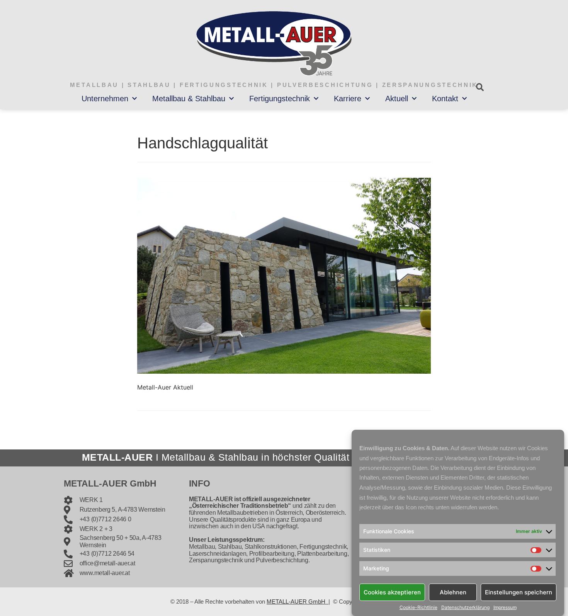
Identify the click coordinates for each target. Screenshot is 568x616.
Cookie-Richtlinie (418, 607)
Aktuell (396, 98)
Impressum (505, 607)
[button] (480, 87)
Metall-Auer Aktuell (165, 387)
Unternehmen (105, 98)
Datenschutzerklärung (465, 607)
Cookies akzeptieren (392, 592)
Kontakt (445, 98)
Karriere (347, 98)
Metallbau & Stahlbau (188, 98)
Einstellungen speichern (518, 592)
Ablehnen (453, 592)
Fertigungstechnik (279, 98)
